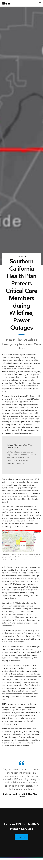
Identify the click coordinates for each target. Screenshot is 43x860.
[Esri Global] (7, 3)
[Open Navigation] (40, 3)
